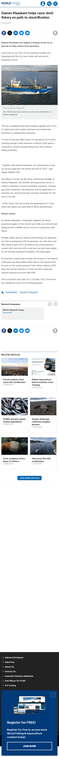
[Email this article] (27, 33)
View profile (7, 312)
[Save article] (55, 33)
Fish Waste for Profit (15, 680)
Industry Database (14, 657)
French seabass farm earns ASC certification (14, 380)
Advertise (10, 662)
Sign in (23, 27)
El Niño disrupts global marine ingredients (14, 420)
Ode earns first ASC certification (41, 460)
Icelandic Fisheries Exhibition (19, 676)
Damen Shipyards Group (13, 310)
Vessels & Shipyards (28, 292)
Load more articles (29, 478)
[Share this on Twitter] (9, 33)
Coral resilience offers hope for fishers (14, 460)
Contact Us (10, 671)
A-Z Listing (10, 685)
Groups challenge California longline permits (41, 422)
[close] (57, 27)
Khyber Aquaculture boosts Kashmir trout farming (42, 382)
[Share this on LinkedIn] (15, 33)
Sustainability (11, 292)
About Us (9, 666)
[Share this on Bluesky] (21, 33)
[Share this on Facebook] (3, 33)
